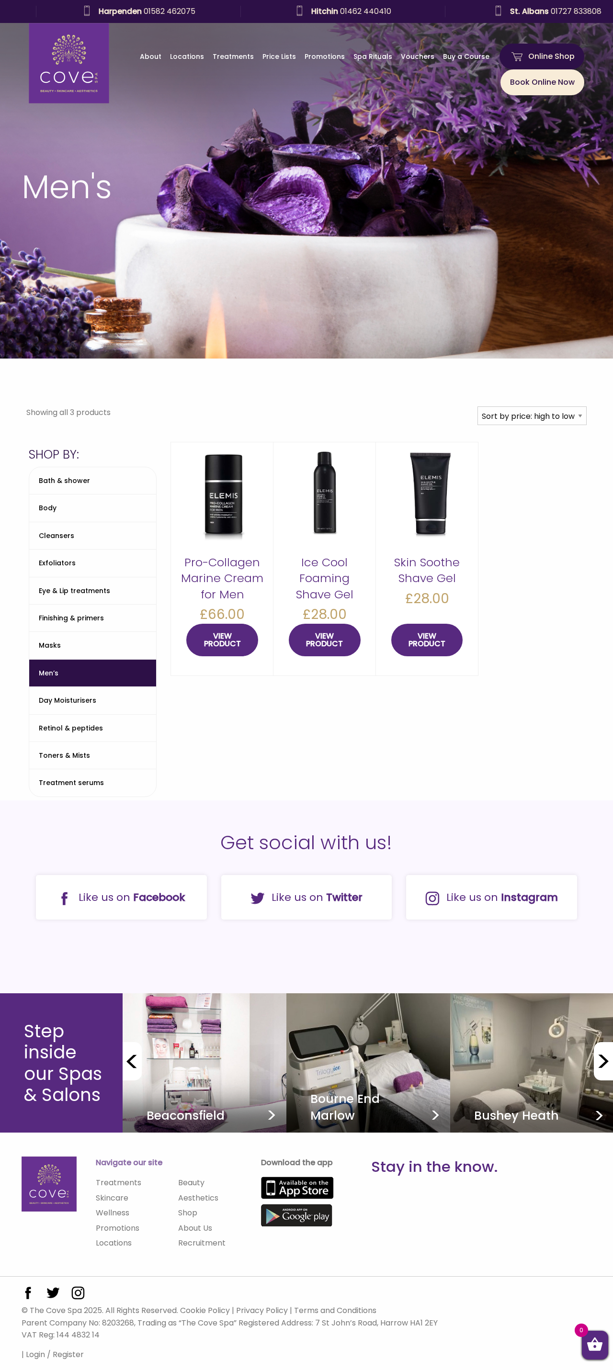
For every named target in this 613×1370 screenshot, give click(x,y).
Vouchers (417, 56)
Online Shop (551, 56)
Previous (132, 1061)
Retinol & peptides (71, 728)
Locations (187, 56)
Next (603, 1061)
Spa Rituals (372, 56)
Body (48, 508)
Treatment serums (71, 782)
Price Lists (279, 56)
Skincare (112, 1197)
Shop (187, 1212)
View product (222, 639)
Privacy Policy (262, 1310)
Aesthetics (198, 1197)
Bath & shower (64, 480)
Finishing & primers (71, 618)
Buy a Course (466, 56)
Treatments (233, 56)
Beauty (191, 1182)
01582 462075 (110, 11)
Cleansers (56, 535)
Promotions (325, 56)
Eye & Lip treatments (74, 590)
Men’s (48, 673)
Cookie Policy (205, 1310)
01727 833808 (519, 11)
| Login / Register (53, 1354)
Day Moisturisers (67, 700)
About (150, 56)
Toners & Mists (64, 755)
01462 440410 (315, 11)
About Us (195, 1228)
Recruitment (202, 1242)
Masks (50, 645)
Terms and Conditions (335, 1310)
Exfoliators (57, 563)
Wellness (112, 1212)
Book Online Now (542, 82)
